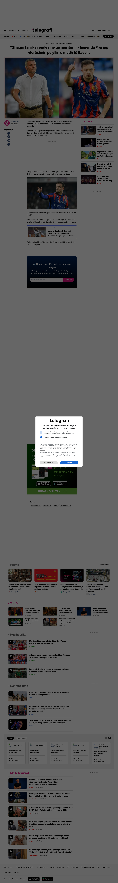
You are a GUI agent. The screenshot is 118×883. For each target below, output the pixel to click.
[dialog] (59, 441)
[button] (59, 441)
